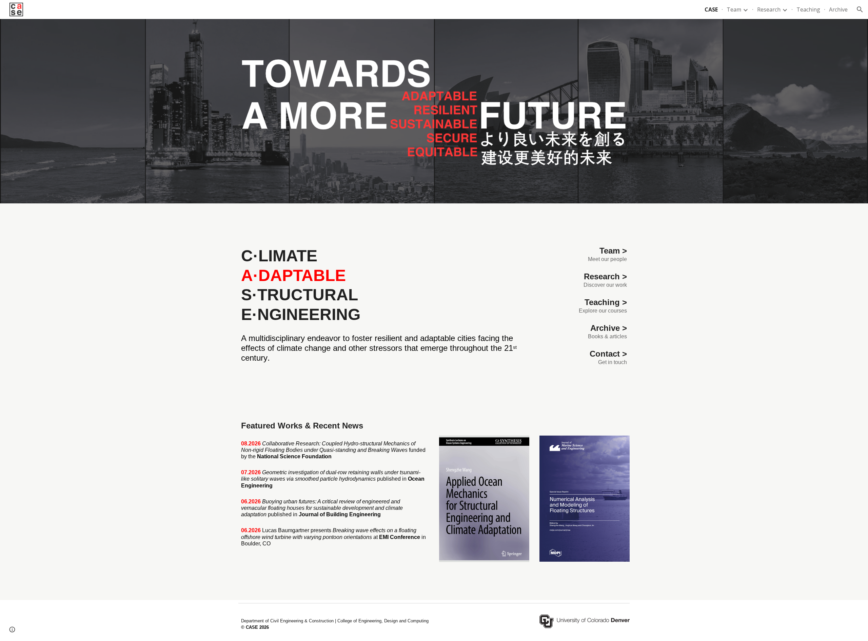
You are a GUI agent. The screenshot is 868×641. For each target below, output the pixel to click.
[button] (860, 9)
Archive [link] (838, 9)
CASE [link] (711, 9)
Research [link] (769, 9)
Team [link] (734, 9)
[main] (383, 285)
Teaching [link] (808, 9)
